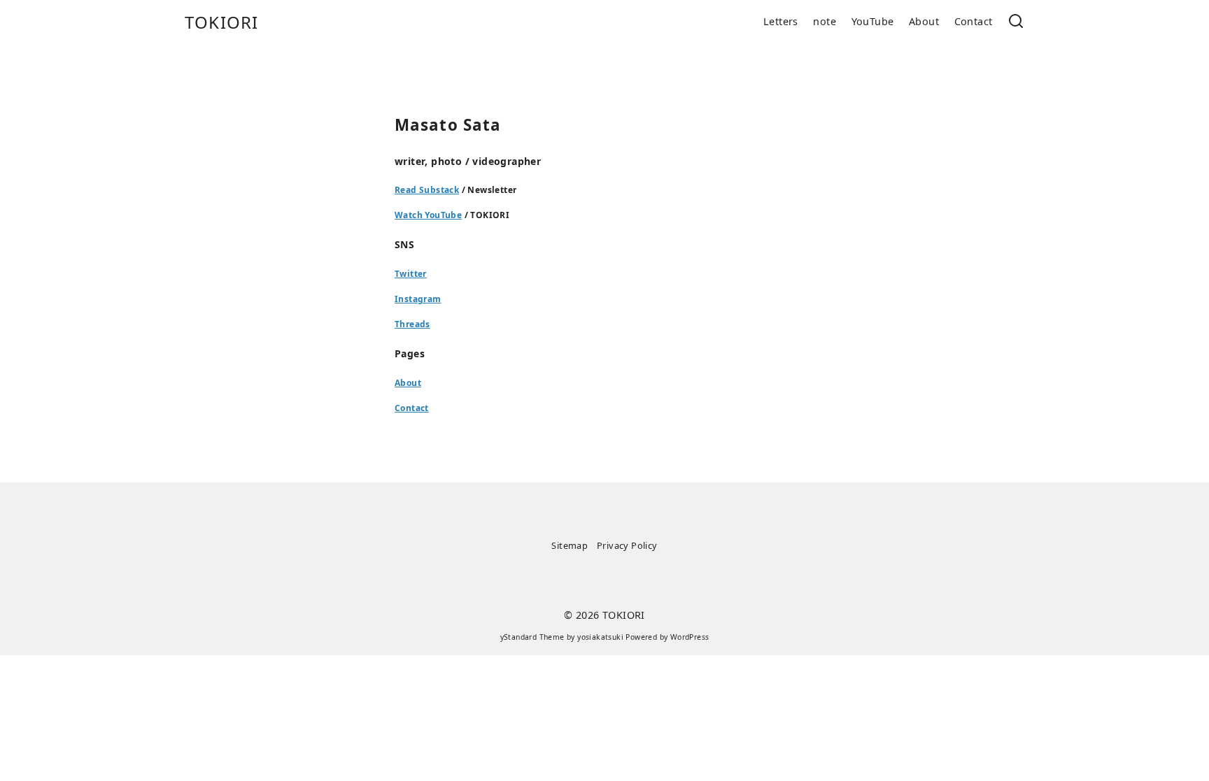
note (824, 21)
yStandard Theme (532, 637)
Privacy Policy (627, 545)
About (924, 21)
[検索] (1016, 22)
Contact (973, 21)
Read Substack (427, 190)
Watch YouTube (428, 215)
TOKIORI (221, 22)
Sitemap (569, 545)
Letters (780, 21)
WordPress (689, 637)
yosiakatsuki (600, 637)
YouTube (872, 21)
